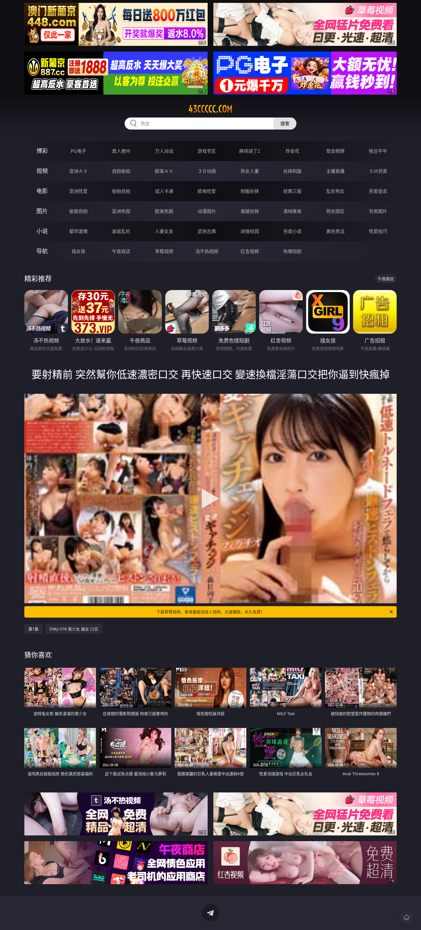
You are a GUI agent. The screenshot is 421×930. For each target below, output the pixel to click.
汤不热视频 (206, 251)
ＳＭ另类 (378, 171)
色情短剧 (292, 251)
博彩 (42, 151)
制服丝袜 (250, 191)
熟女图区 (335, 211)
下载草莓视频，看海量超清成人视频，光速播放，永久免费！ (210, 611)
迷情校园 (250, 231)
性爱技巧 (378, 231)
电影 (42, 191)
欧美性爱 (207, 191)
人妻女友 (164, 231)
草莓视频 (164, 251)
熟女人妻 (250, 171)
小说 (42, 231)
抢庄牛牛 (378, 151)
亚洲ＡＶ (78, 171)
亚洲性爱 (78, 191)
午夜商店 (121, 251)
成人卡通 (164, 191)
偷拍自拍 (121, 191)
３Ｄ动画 (207, 171)
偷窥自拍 (78, 211)
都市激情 (78, 231)
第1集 (33, 629)
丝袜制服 (292, 171)
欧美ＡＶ (164, 171)
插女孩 (78, 251)
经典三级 (292, 191)
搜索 (285, 123)
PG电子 (78, 151)
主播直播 (335, 171)
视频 (42, 171)
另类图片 (378, 211)
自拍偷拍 (121, 171)
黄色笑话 (335, 231)
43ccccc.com (210, 109)
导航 (42, 251)
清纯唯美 (292, 211)
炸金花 (292, 151)
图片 (42, 211)
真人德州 (121, 151)
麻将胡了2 (249, 151)
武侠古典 (207, 231)
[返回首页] (406, 917)
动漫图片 (207, 211)
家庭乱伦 (121, 231)
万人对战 (164, 151)
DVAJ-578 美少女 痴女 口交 (74, 629)
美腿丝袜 (250, 211)
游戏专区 (207, 151)
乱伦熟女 (335, 191)
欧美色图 (164, 211)
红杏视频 (250, 251)
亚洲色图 (121, 211)
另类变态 (378, 191)
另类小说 (292, 231)
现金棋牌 (335, 151)
